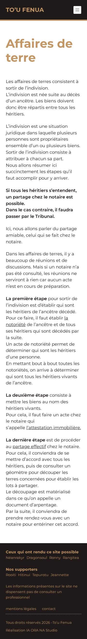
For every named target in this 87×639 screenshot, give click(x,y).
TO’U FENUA (25, 9)
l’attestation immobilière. (53, 427)
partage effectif (29, 446)
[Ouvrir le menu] (77, 10)
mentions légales (21, 609)
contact (49, 609)
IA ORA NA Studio (41, 630)
